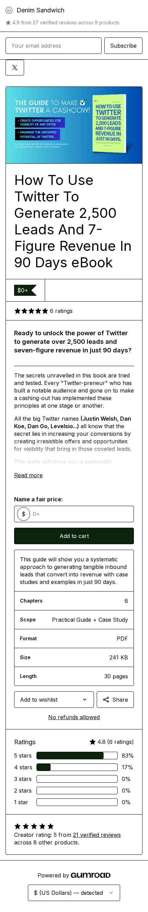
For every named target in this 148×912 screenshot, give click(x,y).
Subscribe (123, 45)
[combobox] (54, 699)
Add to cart (74, 536)
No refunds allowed (74, 717)
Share (120, 699)
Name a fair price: (38, 499)
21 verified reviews (97, 834)
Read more (28, 475)
